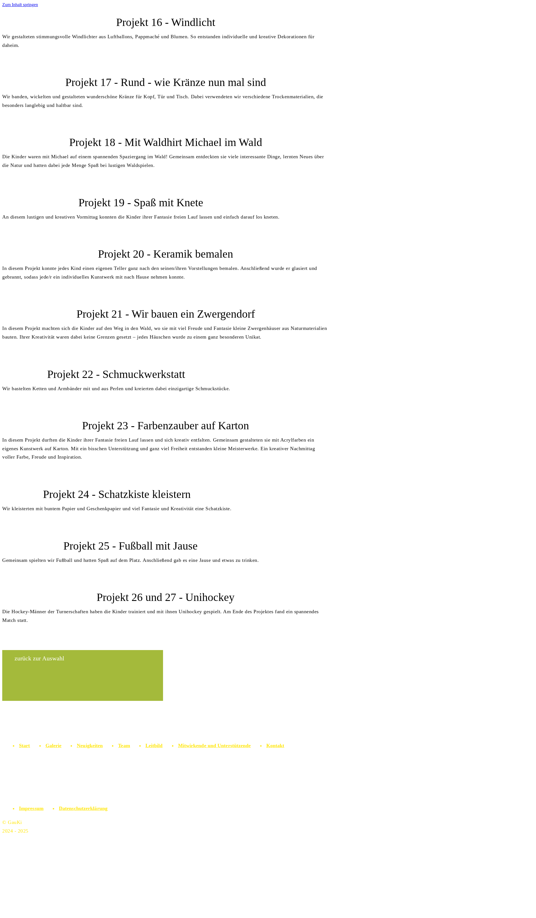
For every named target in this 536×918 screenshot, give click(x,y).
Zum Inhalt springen (20, 4)
